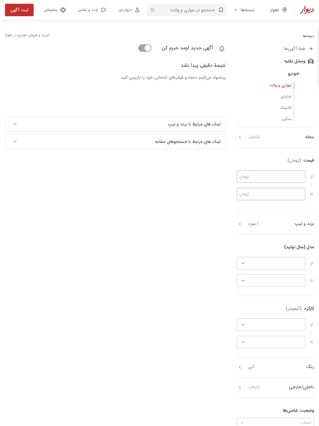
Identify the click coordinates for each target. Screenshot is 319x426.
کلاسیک (286, 108)
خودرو (293, 73)
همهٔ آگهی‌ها (294, 48)
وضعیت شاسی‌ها (298, 410)
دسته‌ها (248, 10)
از (312, 176)
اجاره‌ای (286, 96)
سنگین (286, 119)
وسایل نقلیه (294, 61)
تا (311, 194)
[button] (92, 10)
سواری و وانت (280, 85)
